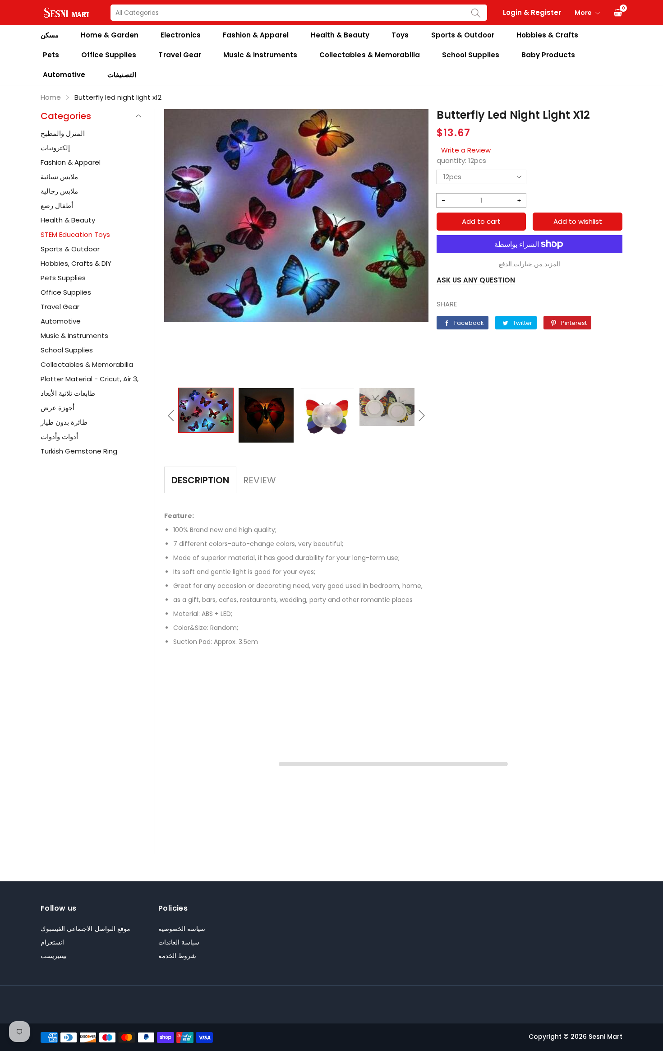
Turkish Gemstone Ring (79, 451)
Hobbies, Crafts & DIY (76, 263)
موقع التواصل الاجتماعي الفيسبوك (85, 928)
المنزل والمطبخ (63, 133)
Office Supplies (108, 55)
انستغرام (52, 942)
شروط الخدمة (177, 955)
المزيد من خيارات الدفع (529, 264)
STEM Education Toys (75, 234)
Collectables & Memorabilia (369, 55)
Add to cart (481, 221)
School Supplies (470, 55)
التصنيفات (121, 74)
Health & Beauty (340, 35)
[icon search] (476, 13)
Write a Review (466, 150)
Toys (400, 35)
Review (259, 480)
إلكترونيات (55, 148)
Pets (51, 55)
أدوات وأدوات (59, 436)
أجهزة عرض (57, 407)
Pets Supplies (63, 277)
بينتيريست (54, 955)
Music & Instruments (74, 335)
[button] (171, 415)
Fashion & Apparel (256, 35)
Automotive (64, 74)
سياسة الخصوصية (181, 928)
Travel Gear (179, 55)
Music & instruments (260, 55)
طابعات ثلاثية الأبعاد (68, 393)
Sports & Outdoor (462, 35)
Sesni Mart (605, 1036)
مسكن (50, 35)
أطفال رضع (57, 205)
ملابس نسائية (59, 176)
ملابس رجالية (59, 191)
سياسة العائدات (178, 942)
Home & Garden (109, 35)
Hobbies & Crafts (547, 35)
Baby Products (548, 55)
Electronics (180, 35)
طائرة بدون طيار (64, 422)
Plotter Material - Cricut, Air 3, (89, 379)
